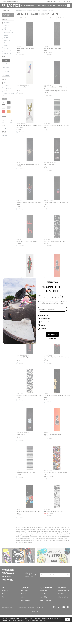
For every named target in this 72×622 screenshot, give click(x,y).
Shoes (43, 325)
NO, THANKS (52, 339)
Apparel (43, 328)
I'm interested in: (43, 315)
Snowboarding (45, 322)
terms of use (32, 620)
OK (67, 619)
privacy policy (43, 620)
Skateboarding (45, 318)
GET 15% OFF (52, 334)
